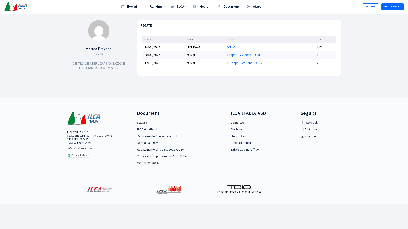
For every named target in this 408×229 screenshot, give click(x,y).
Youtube (310, 136)
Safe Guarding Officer (245, 149)
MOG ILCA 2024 (148, 163)
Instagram (311, 129)
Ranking (156, 6)
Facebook (311, 122)
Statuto (142, 122)
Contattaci (238, 122)
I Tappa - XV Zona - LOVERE (245, 55)
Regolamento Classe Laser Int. (157, 136)
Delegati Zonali (241, 143)
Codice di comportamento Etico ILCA (162, 156)
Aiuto (257, 6)
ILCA (180, 6)
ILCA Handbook (147, 129)
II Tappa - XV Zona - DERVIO (246, 63)
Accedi (370, 6)
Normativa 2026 (148, 143)
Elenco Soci (238, 136)
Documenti (232, 6)
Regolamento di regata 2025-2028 (160, 149)
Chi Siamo (237, 129)
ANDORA (232, 47)
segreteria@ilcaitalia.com (81, 148)
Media (203, 6)
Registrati (392, 6)
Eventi (132, 6)
